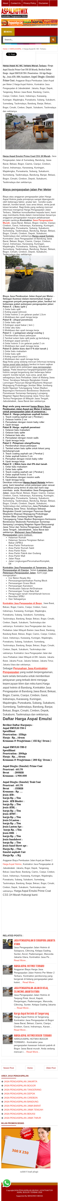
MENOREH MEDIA (35, 1196)
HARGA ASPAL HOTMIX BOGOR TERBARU (33, 1035)
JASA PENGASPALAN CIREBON (21, 1097)
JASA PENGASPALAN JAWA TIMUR (22, 1118)
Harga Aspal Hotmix (12, 864)
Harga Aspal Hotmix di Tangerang (31, 1013)
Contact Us (16, 3)
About (5, 3)
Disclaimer (43, 3)
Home (30, 1068)
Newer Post (8, 1068)
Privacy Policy (29, 3)
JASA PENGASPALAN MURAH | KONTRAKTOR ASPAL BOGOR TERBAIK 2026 (33, 1191)
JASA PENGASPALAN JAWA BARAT (22, 1105)
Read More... (21, 960)
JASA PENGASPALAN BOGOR (20, 1085)
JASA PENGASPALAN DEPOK (19, 1093)
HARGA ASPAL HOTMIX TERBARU (29, 966)
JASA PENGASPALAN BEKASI (19, 1113)
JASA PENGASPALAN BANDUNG (21, 1101)
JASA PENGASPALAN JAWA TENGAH (23, 1109)
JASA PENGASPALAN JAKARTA (20, 1081)
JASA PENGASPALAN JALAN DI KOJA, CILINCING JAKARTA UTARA (31, 989)
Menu (9, 32)
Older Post (51, 1068)
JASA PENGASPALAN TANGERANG (22, 1089)
